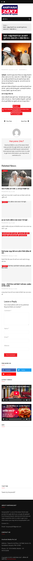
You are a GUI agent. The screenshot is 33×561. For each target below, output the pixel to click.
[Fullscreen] (29, 400)
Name (6, 328)
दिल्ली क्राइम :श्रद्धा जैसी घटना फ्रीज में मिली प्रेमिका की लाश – (16, 252)
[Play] (3, 400)
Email (6, 337)
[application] (16, 393)
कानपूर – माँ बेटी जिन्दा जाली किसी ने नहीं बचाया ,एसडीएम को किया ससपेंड (16, 285)
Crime (14, 233)
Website (6, 345)
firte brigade (16, 113)
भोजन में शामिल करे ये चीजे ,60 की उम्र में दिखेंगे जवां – (16, 189)
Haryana (21, 233)
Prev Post (9, 121)
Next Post (24, 121)
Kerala (5, 170)
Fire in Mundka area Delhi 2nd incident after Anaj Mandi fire (16, 110)
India (27, 233)
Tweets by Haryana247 (8, 492)
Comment (7, 310)
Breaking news (6, 233)
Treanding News (13, 235)
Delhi (16, 106)
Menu (6, 19)
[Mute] (27, 400)
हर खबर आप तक (23, 235)
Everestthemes (11, 559)
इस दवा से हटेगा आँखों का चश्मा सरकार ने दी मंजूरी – (15, 220)
